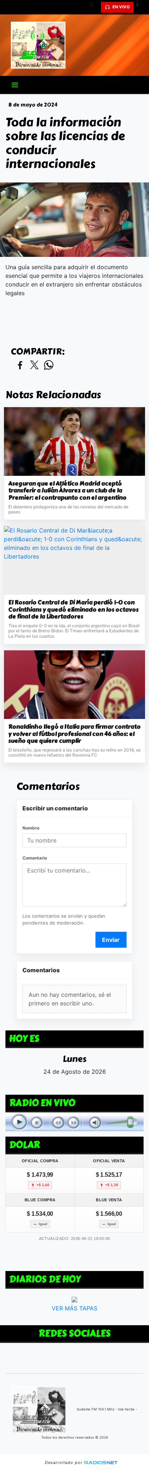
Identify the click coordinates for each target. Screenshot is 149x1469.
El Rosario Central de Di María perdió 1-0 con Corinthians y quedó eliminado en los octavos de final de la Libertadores (73, 609)
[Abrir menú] (15, 85)
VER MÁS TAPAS (74, 1307)
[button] (94, 7)
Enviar (111, 939)
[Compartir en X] (34, 365)
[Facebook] (140, 7)
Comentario (34, 858)
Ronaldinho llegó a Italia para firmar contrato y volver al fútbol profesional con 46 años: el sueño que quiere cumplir (74, 734)
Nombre (30, 828)
